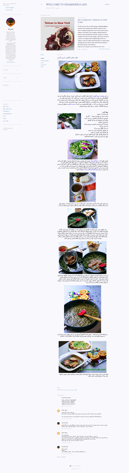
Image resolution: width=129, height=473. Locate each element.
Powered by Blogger (76, 465)
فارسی (57, 8)
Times (4, 118)
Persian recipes (45, 60)
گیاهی (42, 66)
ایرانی (42, 62)
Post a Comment (61, 457)
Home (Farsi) (9, 10)
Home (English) (10, 7)
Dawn (63, 410)
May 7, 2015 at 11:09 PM (67, 428)
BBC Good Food (7, 109)
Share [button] (79, 49)
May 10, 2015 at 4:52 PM (67, 453)
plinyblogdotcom (7, 113)
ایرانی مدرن (43, 64)
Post (4, 116)
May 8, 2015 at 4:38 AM (67, 442)
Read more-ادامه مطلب (104, 49)
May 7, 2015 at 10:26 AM (67, 418)
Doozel (63, 422)
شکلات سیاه (5, 121)
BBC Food (5, 106)
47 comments (84, 49)
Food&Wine (6, 111)
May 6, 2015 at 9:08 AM (67, 406)
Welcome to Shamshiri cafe (66, 4)
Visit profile (11, 62)
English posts (50, 8)
